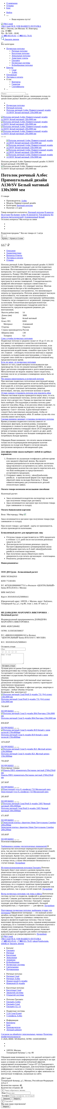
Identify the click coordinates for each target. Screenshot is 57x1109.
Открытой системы (15, 995)
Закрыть (16, 1099)
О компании (11, 3)
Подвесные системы (21, 63)
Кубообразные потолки (22, 65)
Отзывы (10, 5)
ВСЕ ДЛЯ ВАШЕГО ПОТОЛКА (26, 26)
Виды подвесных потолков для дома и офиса (21, 894)
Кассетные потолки (20, 53)
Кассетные (11, 955)
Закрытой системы (14, 992)
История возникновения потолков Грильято (21, 867)
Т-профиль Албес (14, 1016)
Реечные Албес (13, 978)
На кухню (5, 215)
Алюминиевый (31, 217)
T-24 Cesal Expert (14, 1013)
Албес (14, 72)
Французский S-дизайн (16, 981)
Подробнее (20, 863)
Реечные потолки (19, 51)
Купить (5, 238)
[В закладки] (5, 136)
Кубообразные (12, 962)
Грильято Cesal (13, 1004)
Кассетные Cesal (13, 990)
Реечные (10, 953)
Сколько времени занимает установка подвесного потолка (27, 419)
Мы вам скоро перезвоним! (13, 1104)
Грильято (16, 60)
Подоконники (12, 969)
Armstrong (10, 960)
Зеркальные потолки (21, 56)
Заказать (6, 1099)
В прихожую (32, 215)
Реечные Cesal (12, 976)
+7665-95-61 (8, 36)
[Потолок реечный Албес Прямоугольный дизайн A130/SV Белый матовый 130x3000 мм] (28, 119)
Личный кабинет (14, 1030)
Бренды (9, 67)
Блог (8, 8)
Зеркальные (11, 957)
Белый (42, 217)
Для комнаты (44, 215)
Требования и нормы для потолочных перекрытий (24, 846)
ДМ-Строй (6, 26)
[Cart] (7, 15)
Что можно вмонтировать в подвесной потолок (22, 379)
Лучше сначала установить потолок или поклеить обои (26, 393)
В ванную (49, 212)
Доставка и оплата (14, 77)
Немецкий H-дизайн (15, 983)
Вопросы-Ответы (14, 255)
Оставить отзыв (8, 666)
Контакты (16, 82)
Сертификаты (18, 86)
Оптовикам (11, 75)
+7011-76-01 (24, 36)
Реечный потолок (25, 205)
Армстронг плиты (20, 58)
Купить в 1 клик (16, 238)
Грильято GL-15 (13, 1006)
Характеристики (13, 253)
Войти (9, 12)
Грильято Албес (13, 1002)
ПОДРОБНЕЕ (7, 711)
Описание (11, 251)
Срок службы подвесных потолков (17, 338)
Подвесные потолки (15, 48)
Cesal (14, 70)
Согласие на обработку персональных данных (22, 1034)
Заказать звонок (12, 39)
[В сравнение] (2, 136)
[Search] (3, 39)
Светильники (12, 967)
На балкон (15, 215)
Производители (13, 1027)
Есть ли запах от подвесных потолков (18, 362)
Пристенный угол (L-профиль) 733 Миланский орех (25, 792)
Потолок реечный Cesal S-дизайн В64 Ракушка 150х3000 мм (28, 718)
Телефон (5, 1096)
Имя (3, 1093)
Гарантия (16, 84)
